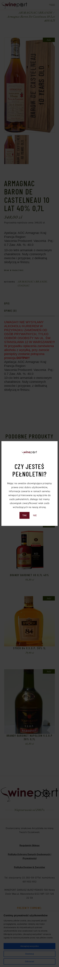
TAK (24, 515)
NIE (35, 515)
